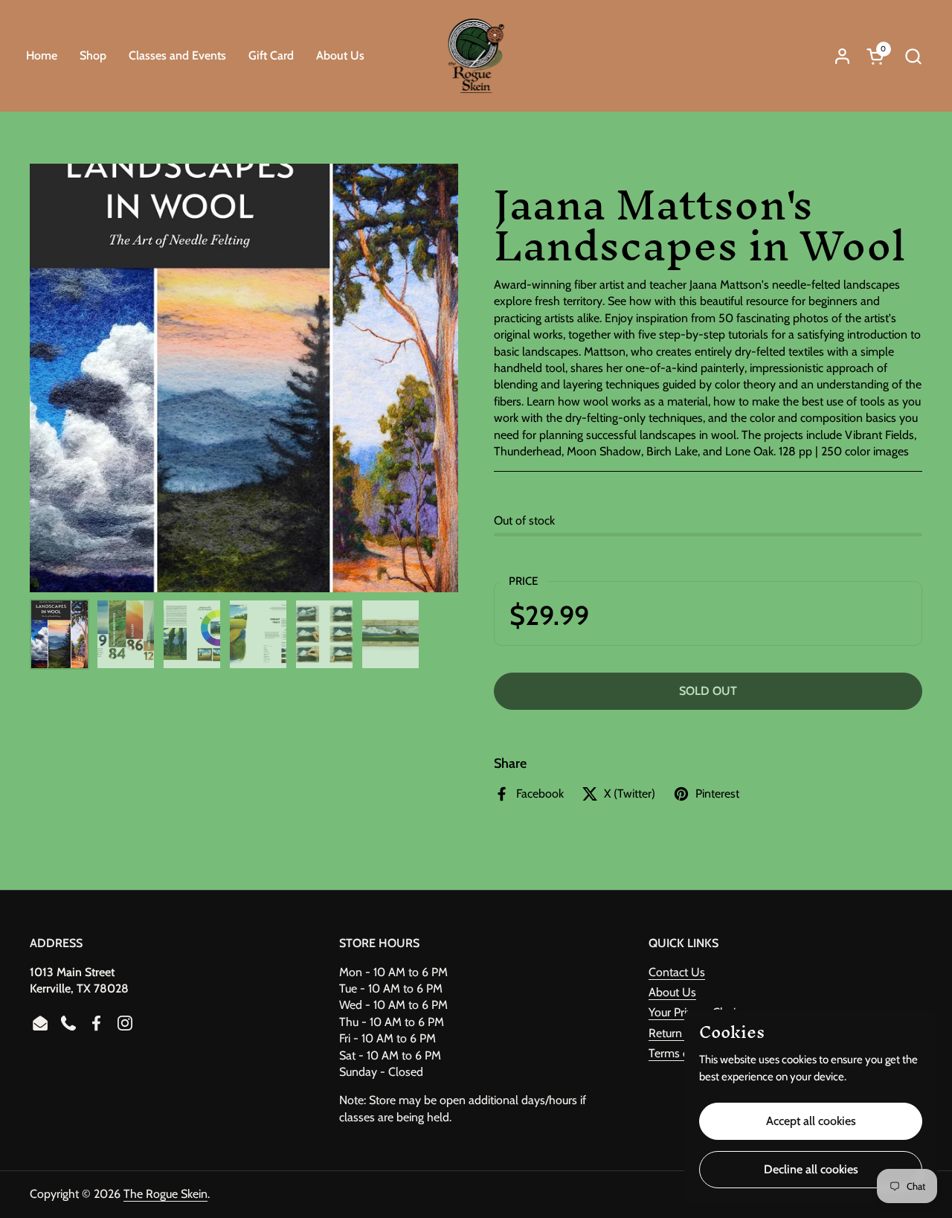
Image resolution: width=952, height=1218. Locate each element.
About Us (672, 992)
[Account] (842, 56)
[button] (913, 56)
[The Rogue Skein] (476, 56)
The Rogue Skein (165, 1194)
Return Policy (682, 1033)
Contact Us (677, 972)
